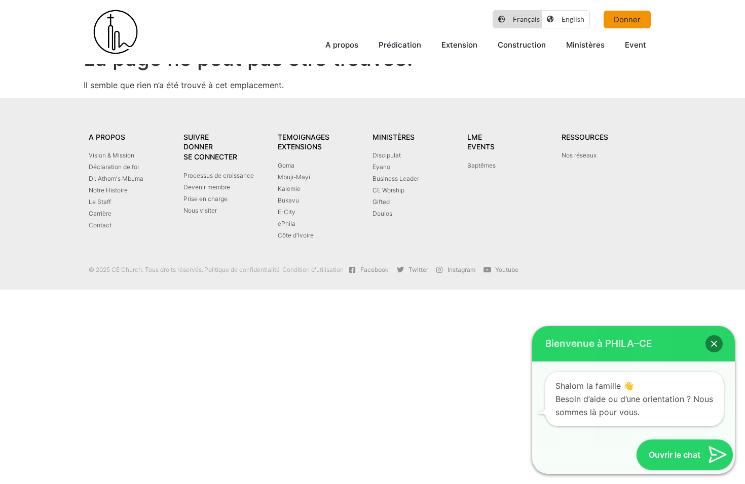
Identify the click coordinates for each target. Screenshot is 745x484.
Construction (522, 45)
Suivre (196, 137)
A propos (341, 45)
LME (474, 137)
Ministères (585, 45)
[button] (714, 343)
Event (635, 45)
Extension (459, 45)
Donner (198, 146)
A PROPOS (107, 137)
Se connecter (210, 156)
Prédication (400, 45)
